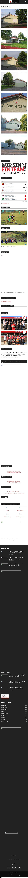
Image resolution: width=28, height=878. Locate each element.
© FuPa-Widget (24, 201)
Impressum (16, 872)
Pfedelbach (6, 184)
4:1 (25, 190)
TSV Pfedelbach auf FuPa (5, 203)
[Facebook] (8, 868)
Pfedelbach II (12, 191)
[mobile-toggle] (2, 2)
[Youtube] (19, 868)
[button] (26, 2)
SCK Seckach (11, 184)
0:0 (24, 187)
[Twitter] (15, 868)
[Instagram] (12, 868)
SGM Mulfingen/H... (12, 196)
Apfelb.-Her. (6, 191)
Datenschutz (12, 872)
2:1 (25, 184)
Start (2, 4)
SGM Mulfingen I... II (13, 199)
